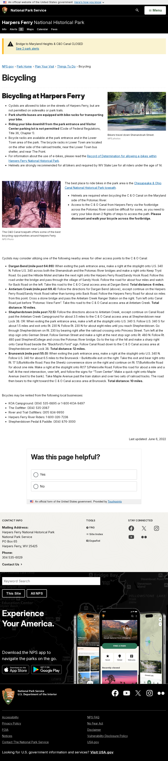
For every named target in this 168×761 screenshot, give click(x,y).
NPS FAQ (93, 717)
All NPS (37, 593)
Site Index (96, 534)
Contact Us (11, 564)
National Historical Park (43, 22)
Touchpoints (115, 501)
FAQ (92, 527)
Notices (7, 736)
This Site (13, 593)
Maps (30, 29)
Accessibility (10, 717)
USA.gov (93, 742)
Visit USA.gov (102, 752)
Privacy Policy (11, 723)
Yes (42, 474)
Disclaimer (94, 729)
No (42, 486)
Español (94, 540)
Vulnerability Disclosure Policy (107, 736)
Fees (54, 29)
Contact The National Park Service (25, 742)
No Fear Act (95, 723)
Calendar (42, 29)
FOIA (5, 729)
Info (4, 29)
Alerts (16, 29)
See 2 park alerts (27, 48)
